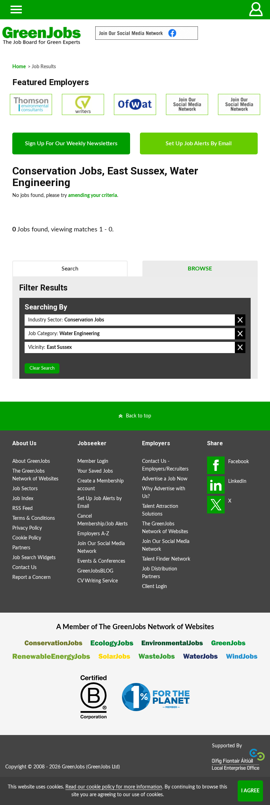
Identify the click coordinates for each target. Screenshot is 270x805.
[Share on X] (216, 504)
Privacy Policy (27, 528)
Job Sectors (25, 488)
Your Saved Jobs (95, 471)
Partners (21, 547)
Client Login (154, 586)
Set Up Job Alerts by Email (99, 502)
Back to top (138, 416)
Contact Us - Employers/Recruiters (165, 465)
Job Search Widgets (34, 557)
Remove (240, 320)
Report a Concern (31, 577)
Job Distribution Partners (159, 573)
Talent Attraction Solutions (160, 510)
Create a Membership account (100, 485)
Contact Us (24, 567)
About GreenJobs (31, 461)
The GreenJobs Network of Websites (35, 475)
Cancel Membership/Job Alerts (102, 520)
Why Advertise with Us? (163, 492)
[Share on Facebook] (216, 465)
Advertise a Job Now (164, 479)
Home (19, 66)
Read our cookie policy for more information (113, 787)
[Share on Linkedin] (216, 485)
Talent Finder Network (166, 559)
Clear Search (42, 368)
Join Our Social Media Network (101, 547)
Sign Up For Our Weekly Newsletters (71, 143)
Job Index (22, 498)
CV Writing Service (97, 581)
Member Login (92, 461)
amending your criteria (92, 195)
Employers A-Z (93, 533)
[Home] (41, 35)
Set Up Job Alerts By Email (199, 143)
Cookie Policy (26, 538)
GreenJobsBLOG (95, 571)
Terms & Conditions (33, 518)
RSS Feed (22, 508)
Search (70, 268)
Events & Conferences (101, 561)
